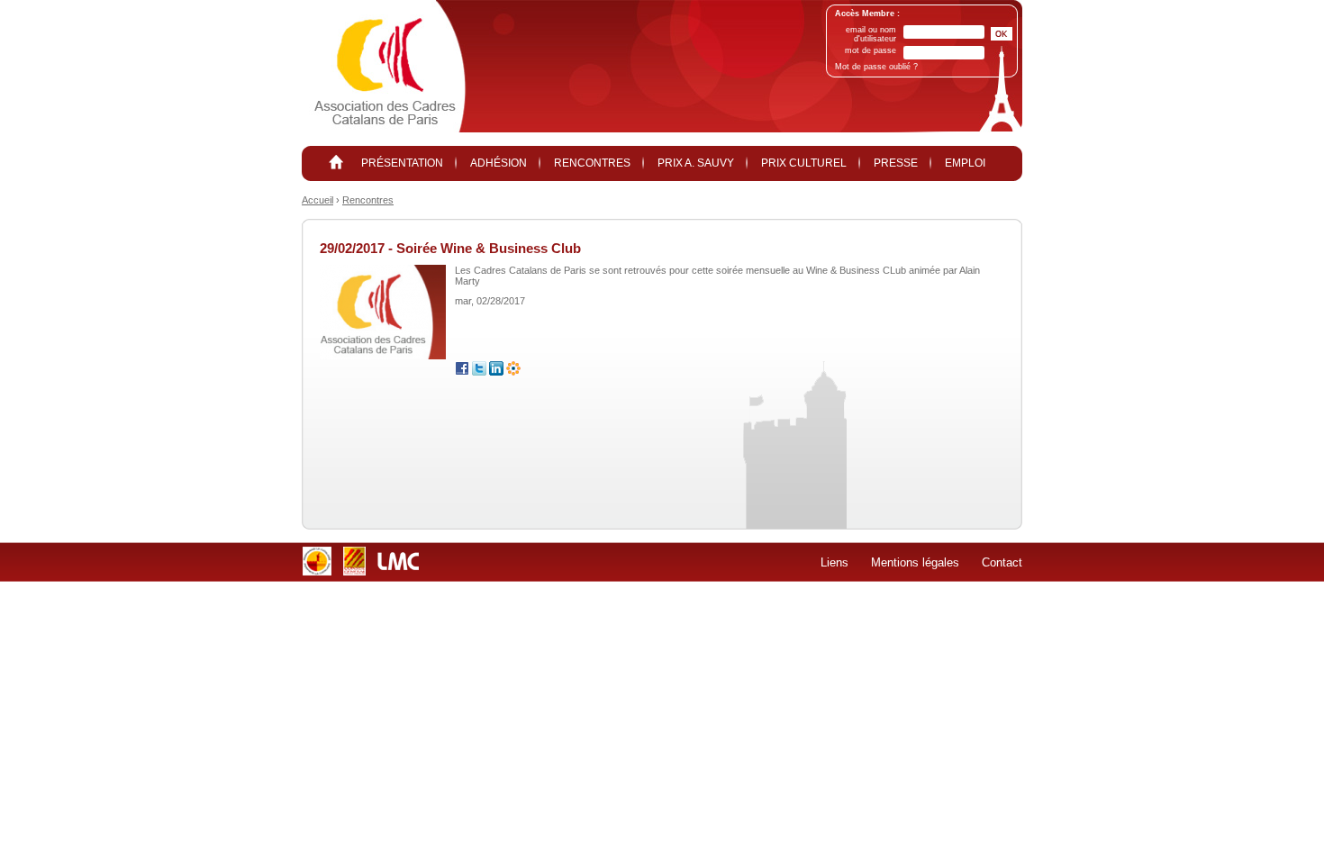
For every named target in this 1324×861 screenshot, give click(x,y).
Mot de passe (870, 50)
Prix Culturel (804, 163)
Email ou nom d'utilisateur (871, 34)
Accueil (317, 200)
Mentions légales (915, 562)
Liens (834, 562)
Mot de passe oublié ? (876, 66)
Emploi (965, 163)
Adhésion (498, 163)
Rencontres (592, 163)
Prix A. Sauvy (695, 163)
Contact (1002, 562)
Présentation (402, 163)
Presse (896, 163)
